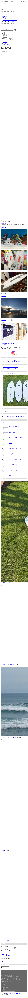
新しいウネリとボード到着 (15, 437)
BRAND (5, 16)
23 (9, 957)
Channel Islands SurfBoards (9, 21)
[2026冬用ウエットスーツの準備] (11, 361)
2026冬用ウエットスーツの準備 (10, 360)
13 (5, 955)
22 (8, 957)
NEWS (2, 322)
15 (8, 955)
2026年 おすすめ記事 (8, 416)
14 (6, 955)
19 (4, 957)
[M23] (6, 411)
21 (6, 957)
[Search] (15, 30)
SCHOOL (5, 17)
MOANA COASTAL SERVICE (13, 993)
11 (2, 955)
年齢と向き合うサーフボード (10, 20)
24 (1, 958)
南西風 (10, 443)
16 (9, 955)
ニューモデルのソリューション (10, 367)
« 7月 (2, 961)
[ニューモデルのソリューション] (11, 368)
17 (1, 957)
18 (2, 957)
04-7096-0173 (7, 344)
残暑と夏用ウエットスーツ (15, 448)
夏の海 (10, 475)
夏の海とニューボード (14, 470)
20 (5, 957)
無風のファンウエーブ (14, 426)
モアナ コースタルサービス (7, 342)
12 (4, 955)
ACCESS (5, 18)
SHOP (4, 15)
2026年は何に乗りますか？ (9, 373)
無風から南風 (12, 432)
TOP (4, 13)
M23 (4, 411)
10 (1, 955)
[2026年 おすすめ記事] (18, 416)
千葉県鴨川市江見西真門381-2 (8, 343)
